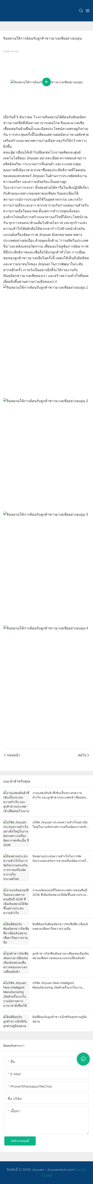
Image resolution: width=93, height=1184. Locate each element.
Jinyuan (38, 1169)
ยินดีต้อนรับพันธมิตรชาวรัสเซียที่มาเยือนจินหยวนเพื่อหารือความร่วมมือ (60, 926)
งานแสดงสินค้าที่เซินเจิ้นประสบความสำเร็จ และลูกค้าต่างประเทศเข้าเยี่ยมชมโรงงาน (59, 795)
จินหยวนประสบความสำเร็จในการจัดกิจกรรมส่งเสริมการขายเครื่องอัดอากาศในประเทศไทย (60, 858)
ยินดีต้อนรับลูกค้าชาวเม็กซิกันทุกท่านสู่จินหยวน (59, 1019)
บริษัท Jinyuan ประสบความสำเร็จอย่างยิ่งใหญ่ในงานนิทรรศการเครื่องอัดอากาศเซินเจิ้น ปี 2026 (60, 824)
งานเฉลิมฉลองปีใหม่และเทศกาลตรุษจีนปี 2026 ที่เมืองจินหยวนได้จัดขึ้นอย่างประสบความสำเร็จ (60, 892)
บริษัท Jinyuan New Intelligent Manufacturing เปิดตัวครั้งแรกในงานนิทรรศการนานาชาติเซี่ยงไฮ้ (57, 985)
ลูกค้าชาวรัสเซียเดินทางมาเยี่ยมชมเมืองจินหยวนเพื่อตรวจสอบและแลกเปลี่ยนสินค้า (60, 956)
